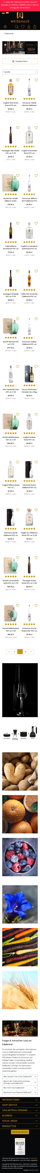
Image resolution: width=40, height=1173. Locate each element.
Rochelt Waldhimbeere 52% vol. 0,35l (11, 438)
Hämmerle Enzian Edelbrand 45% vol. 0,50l (29, 486)
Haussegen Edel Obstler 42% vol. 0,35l (10, 152)
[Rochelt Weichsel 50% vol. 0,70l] (10, 326)
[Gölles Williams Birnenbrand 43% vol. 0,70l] (10, 230)
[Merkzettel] (23, 26)
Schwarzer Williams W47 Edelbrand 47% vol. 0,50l (29, 199)
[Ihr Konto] (29, 26)
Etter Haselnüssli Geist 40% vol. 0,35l (11, 390)
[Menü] (5, 26)
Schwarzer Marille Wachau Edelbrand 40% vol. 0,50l (29, 104)
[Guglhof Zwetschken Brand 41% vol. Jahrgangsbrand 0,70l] (29, 135)
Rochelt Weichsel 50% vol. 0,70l (11, 343)
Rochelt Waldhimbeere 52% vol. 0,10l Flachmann (11, 629)
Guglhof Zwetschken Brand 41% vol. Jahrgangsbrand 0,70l (29, 152)
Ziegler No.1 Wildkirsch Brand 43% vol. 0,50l (29, 534)
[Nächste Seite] (31, 651)
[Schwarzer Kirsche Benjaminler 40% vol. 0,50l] (29, 612)
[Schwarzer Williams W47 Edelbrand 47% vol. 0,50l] (29, 183)
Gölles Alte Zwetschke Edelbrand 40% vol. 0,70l (29, 295)
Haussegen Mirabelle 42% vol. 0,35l (10, 295)
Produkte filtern (21, 61)
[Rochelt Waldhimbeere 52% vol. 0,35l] (10, 421)
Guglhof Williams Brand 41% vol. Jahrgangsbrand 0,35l (10, 486)
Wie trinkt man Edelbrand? (13, 1088)
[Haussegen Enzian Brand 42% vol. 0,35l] (29, 565)
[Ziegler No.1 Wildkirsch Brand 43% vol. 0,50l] (29, 517)
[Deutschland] (3, 13)
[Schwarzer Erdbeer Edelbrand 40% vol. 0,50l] (29, 326)
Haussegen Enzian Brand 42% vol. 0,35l (29, 582)
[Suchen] (17, 26)
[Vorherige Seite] (9, 651)
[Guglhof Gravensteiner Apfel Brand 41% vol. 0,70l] (29, 230)
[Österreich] (7, 13)
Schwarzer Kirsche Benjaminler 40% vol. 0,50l (29, 629)
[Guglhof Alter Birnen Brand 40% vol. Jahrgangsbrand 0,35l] (10, 87)
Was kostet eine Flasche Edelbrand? (17, 1092)
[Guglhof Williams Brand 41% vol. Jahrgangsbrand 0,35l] (10, 469)
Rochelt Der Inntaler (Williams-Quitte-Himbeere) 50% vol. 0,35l (10, 199)
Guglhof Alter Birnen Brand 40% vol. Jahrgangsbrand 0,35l (11, 104)
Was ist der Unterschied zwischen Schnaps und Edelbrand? (16, 1082)
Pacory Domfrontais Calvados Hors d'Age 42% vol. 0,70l (29, 390)
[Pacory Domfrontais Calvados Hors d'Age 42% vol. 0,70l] (29, 374)
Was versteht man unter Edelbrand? (17, 1076)
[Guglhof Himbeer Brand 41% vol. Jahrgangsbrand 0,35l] (29, 421)
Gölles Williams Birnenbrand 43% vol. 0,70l (11, 247)
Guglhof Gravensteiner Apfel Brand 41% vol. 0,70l (29, 247)
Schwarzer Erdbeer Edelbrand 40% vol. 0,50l (29, 343)
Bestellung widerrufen (20, 1132)
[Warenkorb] (35, 26)
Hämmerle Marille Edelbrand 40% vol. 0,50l (11, 534)
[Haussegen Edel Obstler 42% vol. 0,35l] (10, 135)
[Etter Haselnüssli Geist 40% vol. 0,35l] (10, 374)
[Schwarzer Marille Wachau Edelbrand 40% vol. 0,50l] (29, 87)
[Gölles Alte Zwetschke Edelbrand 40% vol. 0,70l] (29, 278)
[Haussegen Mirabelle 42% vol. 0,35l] (10, 278)
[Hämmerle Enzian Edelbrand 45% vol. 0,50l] (29, 469)
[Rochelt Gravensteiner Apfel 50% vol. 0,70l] (10, 565)
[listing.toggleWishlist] (17, 80)
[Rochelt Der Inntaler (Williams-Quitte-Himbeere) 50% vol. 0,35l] (10, 183)
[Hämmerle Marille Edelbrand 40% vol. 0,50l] (10, 517)
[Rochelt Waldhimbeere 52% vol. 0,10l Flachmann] (10, 612)
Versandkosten (33, 1158)
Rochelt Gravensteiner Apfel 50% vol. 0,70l (11, 582)
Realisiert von (27, 1170)
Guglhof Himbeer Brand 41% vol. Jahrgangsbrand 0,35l (29, 438)
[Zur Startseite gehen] (20, 17)
